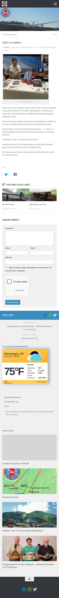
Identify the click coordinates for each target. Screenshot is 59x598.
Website (8, 257)
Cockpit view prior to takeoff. (15, 463)
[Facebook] (45, 315)
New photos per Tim (37, 204)
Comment (9, 228)
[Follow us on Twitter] (55, 315)
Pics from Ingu (8, 204)
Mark (7, 47)
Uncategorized (9, 34)
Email (33, 248)
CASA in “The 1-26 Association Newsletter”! (23, 531)
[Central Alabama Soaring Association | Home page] (5, 3)
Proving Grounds (10, 497)
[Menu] (55, 4)
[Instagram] (50, 315)
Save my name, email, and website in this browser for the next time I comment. (28, 269)
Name (8, 248)
